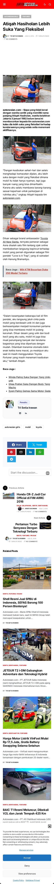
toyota (39, 427)
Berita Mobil (43, 505)
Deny (27, 865)
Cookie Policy (18, 880)
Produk (33, 535)
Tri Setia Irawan (27, 407)
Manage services (26, 850)
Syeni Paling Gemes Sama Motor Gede (30, 391)
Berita (34, 505)
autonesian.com (41, 121)
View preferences (27, 873)
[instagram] (20, 413)
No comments (11, 39)
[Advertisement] (27, 60)
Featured (26, 16)
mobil (28, 427)
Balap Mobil (27, 505)
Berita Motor (14, 733)
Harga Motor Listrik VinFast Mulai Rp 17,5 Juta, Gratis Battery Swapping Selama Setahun (25, 742)
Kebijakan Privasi (33, 880)
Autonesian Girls (11, 16)
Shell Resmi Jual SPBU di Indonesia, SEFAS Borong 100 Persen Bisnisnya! (23, 602)
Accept (27, 857)
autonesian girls (12, 427)
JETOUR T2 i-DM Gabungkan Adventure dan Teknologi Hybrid (25, 672)
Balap (19, 505)
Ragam (19, 594)
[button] (49, 826)
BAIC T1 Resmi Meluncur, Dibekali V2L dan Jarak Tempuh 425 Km (26, 811)
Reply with (47, 473)
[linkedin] (25, 413)
